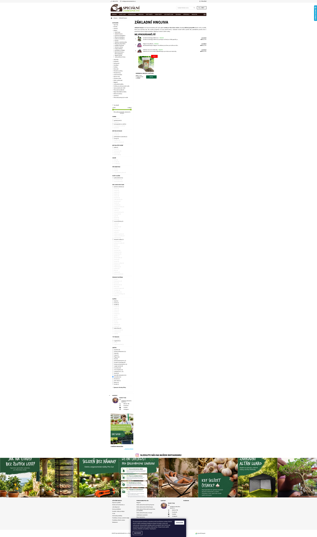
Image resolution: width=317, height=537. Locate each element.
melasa (116, 326)
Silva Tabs (117, 380)
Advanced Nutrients (120, 351)
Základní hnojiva (119, 34)
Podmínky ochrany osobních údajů (120, 518)
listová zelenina (118, 274)
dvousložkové (118, 181)
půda (116, 147)
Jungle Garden (118, 366)
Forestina (117, 368)
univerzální (117, 155)
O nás (113, 513)
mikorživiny (117, 328)
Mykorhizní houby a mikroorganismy (119, 53)
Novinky (178, 14)
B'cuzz (116, 283)
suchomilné (117, 241)
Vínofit (116, 373)
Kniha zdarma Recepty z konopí (144, 513)
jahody (116, 188)
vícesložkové (118, 179)
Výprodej (186, 14)
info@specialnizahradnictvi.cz (129, 1)
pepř (116, 216)
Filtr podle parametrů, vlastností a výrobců (122, 112)
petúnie (116, 268)
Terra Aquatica (118, 370)
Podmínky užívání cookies (118, 520)
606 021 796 (115, 1)
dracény (117, 247)
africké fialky (118, 258)
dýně (116, 225)
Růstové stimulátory (120, 37)
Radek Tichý (171, 503)
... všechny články (128, 449)
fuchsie (116, 259)
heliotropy (117, 267)
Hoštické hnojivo (119, 288)
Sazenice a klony (119, 47)
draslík (116, 304)
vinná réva (117, 238)
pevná (116, 128)
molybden (117, 332)
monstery (117, 250)
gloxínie (116, 256)
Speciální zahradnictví (120, 375)
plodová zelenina (119, 187)
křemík (116, 306)
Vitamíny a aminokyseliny (121, 42)
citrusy (116, 196)
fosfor (116, 303)
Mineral (116, 286)
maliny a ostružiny (119, 236)
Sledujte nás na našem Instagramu (160, 455)
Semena (114, 14)
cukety (116, 223)
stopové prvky (118, 330)
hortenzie (117, 201)
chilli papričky (118, 199)
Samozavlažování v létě (119, 88)
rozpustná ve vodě (119, 126)
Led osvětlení (168, 14)
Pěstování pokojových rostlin (121, 97)
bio (115, 342)
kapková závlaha (119, 142)
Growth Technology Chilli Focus (153, 38)
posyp (116, 138)
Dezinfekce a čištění (120, 50)
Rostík (116, 384)
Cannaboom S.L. (118, 371)
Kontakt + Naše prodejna (118, 511)
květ (116, 171)
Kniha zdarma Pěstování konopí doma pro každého (146, 509)
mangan (116, 314)
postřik (116, 135)
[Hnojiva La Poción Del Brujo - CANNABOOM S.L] (111, 18)
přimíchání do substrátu (120, 137)
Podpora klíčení (118, 49)
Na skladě (116, 105)
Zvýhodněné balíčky (118, 84)
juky (116, 245)
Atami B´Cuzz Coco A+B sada (153, 50)
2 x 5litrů (117, 163)
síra (115, 315)
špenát (116, 218)
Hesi (116, 359)
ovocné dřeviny (118, 221)
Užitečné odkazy (117, 500)
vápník (116, 308)
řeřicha (116, 219)
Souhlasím (179, 523)
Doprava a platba (116, 502)
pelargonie (117, 227)
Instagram (126, 409)
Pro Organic (117, 292)
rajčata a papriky (119, 234)
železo (116, 310)
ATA (115, 279)
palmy (116, 232)
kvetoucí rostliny (119, 263)
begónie (117, 265)
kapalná (116, 118)
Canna (116, 355)
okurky (116, 203)
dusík (116, 301)
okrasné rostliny (119, 239)
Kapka (116, 296)
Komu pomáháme (116, 509)
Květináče (149, 14)
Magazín (194, 14)
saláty (116, 210)
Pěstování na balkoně (119, 90)
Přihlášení (203, 1)
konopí (116, 261)
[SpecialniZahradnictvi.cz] (125, 8)
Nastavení (137, 533)
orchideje (117, 205)
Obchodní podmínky (117, 516)
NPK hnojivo (117, 319)
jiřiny (116, 270)
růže (116, 228)
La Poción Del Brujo (119, 294)
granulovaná (118, 120)
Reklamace (115, 522)
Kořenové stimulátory (120, 35)
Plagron (116, 357)
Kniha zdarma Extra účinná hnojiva (145, 507)
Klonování (116, 69)
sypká (116, 122)
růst (116, 169)
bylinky (116, 194)
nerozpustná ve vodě (120, 124)
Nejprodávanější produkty (120, 92)
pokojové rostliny (119, 243)
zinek (116, 323)
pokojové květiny (119, 207)
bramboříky (117, 254)
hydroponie (117, 151)
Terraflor (117, 290)
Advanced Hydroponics (120, 364)
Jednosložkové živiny (120, 57)
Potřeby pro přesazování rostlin (121, 86)
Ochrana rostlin (117, 78)
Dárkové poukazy (118, 94)
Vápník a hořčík (118, 55)
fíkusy (116, 248)
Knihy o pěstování (118, 80)
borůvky (117, 198)
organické (117, 341)
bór (115, 321)
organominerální (119, 344)
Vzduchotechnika (118, 75)
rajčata (116, 190)
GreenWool (117, 377)
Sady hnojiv (117, 32)
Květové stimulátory (120, 39)
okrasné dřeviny (119, 212)
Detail (151, 77)
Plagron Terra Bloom (151, 44)
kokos (116, 149)
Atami (116, 353)
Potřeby (116, 67)
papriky (116, 192)
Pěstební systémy (118, 71)
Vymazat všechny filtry (120, 387)
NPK (116, 317)
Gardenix (117, 350)
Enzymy (116, 40)
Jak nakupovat (115, 507)
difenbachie (117, 252)
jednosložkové (118, 178)
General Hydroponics (120, 360)
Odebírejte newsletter (142, 515)
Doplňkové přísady (119, 45)
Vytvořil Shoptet (201, 533)
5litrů (116, 160)
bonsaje (117, 230)
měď (116, 334)
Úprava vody (117, 76)
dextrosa (117, 324)
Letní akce (116, 95)
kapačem (117, 140)
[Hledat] (194, 7)
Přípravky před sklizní (120, 44)
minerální (117, 339)
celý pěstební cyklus (120, 172)
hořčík (116, 312)
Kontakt (163, 501)
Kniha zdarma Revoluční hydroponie (145, 505)
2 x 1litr (116, 162)
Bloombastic (118, 285)
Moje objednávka (141, 517)
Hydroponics (118, 281)
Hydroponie (132, 14)
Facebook (125, 405)
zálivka (116, 133)
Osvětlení (122, 14)
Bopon (116, 382)
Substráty (158, 14)
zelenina (117, 272)
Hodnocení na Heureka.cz (118, 505)
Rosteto (117, 379)
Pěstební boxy (117, 73)
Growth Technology (119, 362)
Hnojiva (140, 14)
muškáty (117, 208)
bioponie (117, 153)
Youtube (125, 407)
